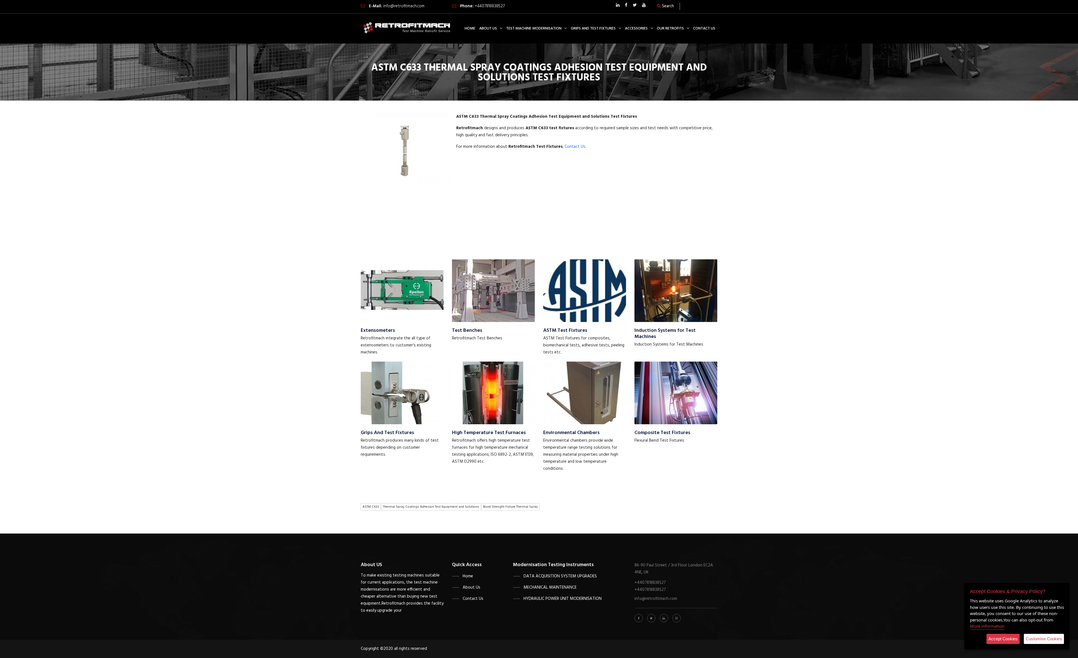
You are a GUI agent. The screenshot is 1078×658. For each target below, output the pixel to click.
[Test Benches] (493, 290)
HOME (470, 28)
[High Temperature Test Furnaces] (493, 392)
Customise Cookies (1044, 638)
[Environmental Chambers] (584, 392)
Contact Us (575, 146)
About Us (471, 587)
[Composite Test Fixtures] (675, 392)
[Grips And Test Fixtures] (402, 392)
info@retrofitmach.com (403, 6)
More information (987, 626)
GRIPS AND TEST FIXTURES (593, 28)
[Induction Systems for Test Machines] (675, 290)
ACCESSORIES (636, 28)
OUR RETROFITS (670, 28)
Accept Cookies (1003, 638)
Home (468, 576)
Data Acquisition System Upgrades (560, 576)
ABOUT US (488, 28)
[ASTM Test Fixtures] (584, 290)
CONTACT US (704, 28)
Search (667, 6)
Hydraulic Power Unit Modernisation (563, 598)
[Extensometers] (402, 290)
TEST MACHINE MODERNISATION (533, 28)
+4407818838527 (490, 6)
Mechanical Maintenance (550, 587)
